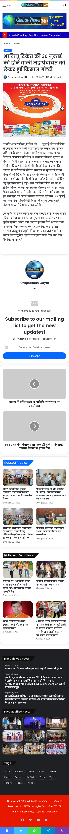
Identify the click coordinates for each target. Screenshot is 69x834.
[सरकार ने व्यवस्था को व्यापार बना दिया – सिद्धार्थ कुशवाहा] (34, 748)
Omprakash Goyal (16, 77)
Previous (6, 108)
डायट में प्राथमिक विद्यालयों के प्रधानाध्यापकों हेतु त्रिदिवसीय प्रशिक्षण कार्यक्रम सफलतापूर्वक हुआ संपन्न (18, 533)
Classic (31, 771)
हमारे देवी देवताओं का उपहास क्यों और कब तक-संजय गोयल (16, 625)
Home (9, 43)
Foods (7, 777)
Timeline (8, 783)
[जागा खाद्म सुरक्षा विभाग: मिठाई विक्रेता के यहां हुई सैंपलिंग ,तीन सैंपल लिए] (34, 736)
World (30, 783)
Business (19, 771)
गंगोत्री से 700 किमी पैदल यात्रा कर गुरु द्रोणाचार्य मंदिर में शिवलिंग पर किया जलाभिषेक (17, 586)
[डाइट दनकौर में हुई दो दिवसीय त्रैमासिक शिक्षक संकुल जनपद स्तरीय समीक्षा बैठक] (18, 477)
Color (41, 771)
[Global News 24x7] (34, 5)
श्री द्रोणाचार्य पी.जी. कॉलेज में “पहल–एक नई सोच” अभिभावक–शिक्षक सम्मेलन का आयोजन (51, 493)
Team (42, 777)
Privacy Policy (27, 811)
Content (52, 771)
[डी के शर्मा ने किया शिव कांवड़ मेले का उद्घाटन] (13, 748)
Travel (20, 783)
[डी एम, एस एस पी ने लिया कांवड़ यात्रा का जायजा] (51, 569)
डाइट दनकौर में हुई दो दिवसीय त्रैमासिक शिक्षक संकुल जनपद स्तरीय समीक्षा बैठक (18, 493)
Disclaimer (52, 811)
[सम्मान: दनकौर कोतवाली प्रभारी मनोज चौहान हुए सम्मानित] (51, 516)
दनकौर (17, 43)
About (7, 771)
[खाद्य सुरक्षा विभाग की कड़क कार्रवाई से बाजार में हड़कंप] (13, 723)
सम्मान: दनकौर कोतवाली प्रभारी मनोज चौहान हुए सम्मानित (50, 531)
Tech (51, 777)
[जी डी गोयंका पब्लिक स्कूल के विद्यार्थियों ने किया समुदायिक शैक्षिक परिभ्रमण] (56, 736)
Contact (41, 811)
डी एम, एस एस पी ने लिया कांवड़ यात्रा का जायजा (50, 583)
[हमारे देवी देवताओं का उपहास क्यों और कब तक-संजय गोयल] (18, 609)
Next (62, 108)
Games (18, 777)
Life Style (30, 777)
